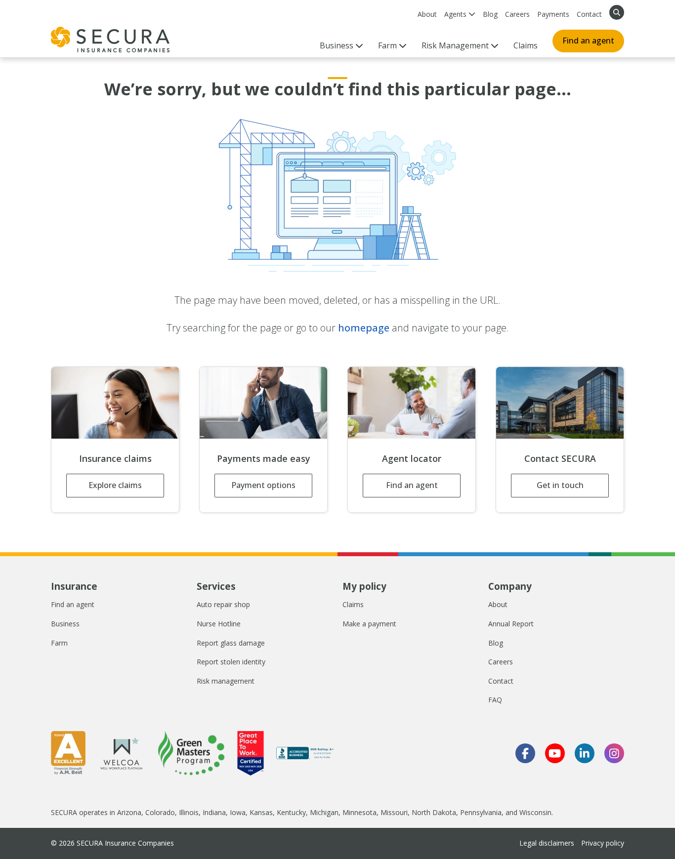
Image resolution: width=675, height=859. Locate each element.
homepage (363, 327)
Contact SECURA (560, 458)
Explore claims (115, 485)
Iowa (238, 812)
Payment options (263, 485)
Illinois (189, 812)
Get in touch (560, 485)
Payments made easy (263, 458)
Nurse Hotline (219, 623)
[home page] (110, 39)
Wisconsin (535, 812)
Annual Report (511, 623)
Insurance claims (115, 458)
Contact (589, 14)
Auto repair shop (223, 604)
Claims (525, 45)
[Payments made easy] (263, 403)
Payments (553, 14)
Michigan (324, 812)
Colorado (160, 812)
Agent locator (411, 458)
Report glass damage (231, 643)
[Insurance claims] (115, 403)
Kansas (261, 812)
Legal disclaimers (546, 843)
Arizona (129, 812)
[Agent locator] (411, 403)
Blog (490, 14)
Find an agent (588, 40)
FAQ (495, 699)
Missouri (394, 812)
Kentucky (291, 812)
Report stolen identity (231, 661)
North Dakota (434, 812)
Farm (59, 643)
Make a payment (369, 623)
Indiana (214, 812)
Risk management (225, 681)
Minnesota (359, 812)
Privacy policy (602, 843)
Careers (517, 14)
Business (65, 623)
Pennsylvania (481, 812)
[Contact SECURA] (560, 403)
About (427, 14)
